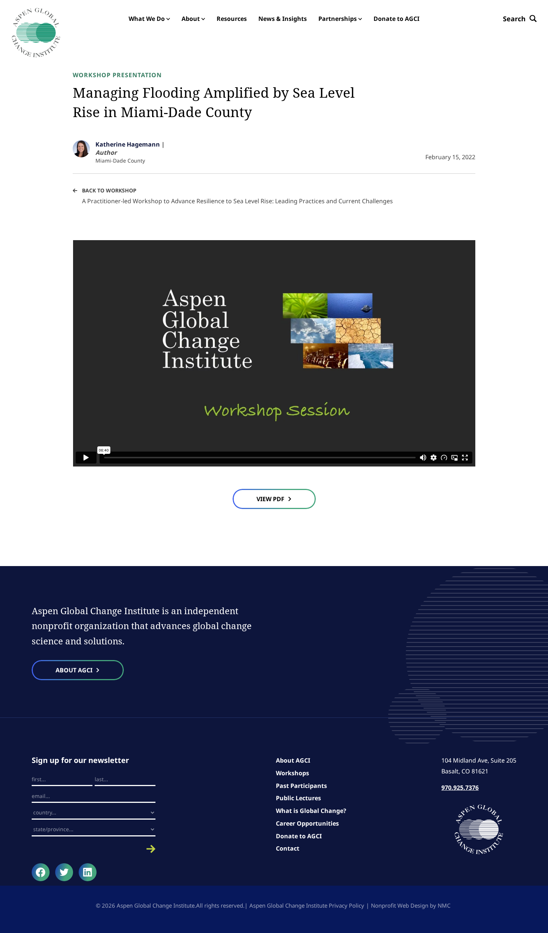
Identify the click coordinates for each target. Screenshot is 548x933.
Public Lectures (298, 798)
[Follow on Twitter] (64, 872)
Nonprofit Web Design (399, 905)
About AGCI (293, 760)
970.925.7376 (460, 787)
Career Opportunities (307, 823)
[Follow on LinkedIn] (88, 872)
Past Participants (301, 786)
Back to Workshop (109, 190)
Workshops (292, 773)
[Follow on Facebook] (41, 872)
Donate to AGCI (299, 836)
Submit (93, 849)
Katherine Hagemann (127, 144)
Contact (287, 848)
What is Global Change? (311, 811)
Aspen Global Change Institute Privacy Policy (306, 905)
